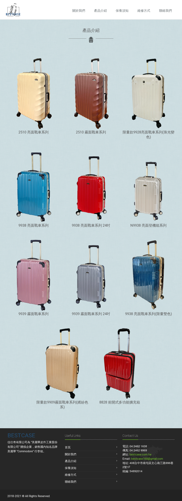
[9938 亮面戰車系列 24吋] (91, 186)
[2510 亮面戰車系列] (33, 93)
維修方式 (143, 10)
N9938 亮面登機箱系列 (148, 225)
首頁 (68, 447)
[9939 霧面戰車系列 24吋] (91, 275)
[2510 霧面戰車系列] (91, 93)
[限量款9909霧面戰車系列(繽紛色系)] (62, 363)
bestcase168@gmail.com (147, 458)
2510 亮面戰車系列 (33, 132)
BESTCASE (21, 435)
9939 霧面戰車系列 (33, 314)
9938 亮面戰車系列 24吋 (91, 225)
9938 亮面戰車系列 (33, 225)
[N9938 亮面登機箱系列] (148, 186)
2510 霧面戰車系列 (91, 132)
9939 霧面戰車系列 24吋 (91, 314)
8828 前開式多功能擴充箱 (119, 402)
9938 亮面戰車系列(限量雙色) (148, 314)
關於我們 (78, 10)
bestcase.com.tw (140, 454)
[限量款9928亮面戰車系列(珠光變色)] (148, 93)
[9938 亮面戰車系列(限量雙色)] (148, 275)
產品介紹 (100, 10)
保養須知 (122, 10)
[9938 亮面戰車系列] (33, 186)
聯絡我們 (165, 10)
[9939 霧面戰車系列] (33, 275)
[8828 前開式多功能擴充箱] (120, 363)
